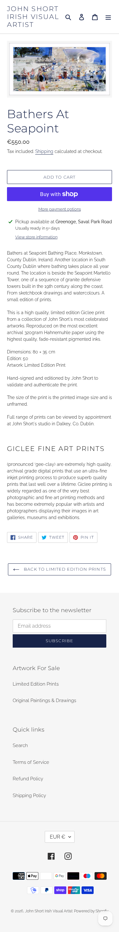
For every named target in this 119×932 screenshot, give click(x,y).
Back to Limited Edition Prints (64, 569)
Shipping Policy (29, 795)
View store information (36, 237)
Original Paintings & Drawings (44, 700)
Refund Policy (28, 779)
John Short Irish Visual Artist (33, 17)
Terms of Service (31, 762)
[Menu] (108, 17)
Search (20, 745)
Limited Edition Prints (36, 684)
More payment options (59, 209)
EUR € (57, 837)
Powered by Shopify (91, 911)
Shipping (44, 151)
